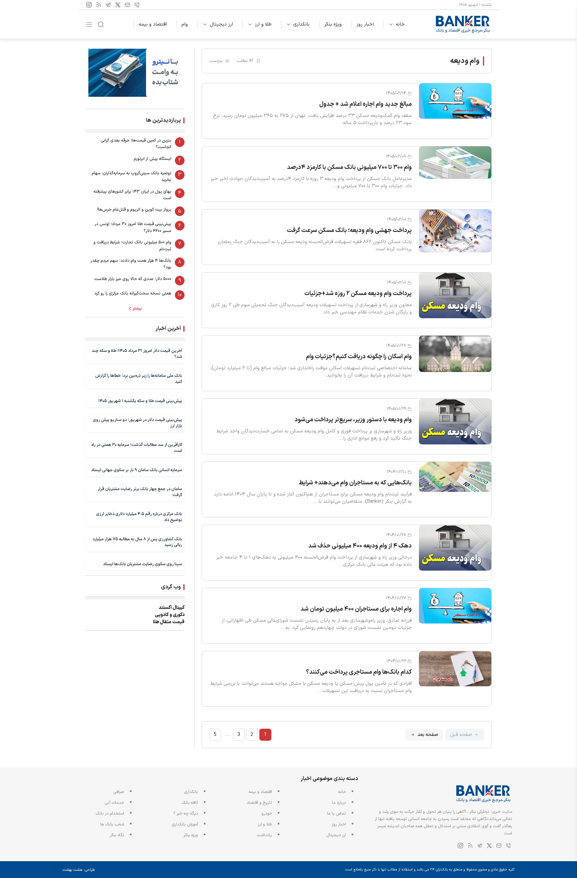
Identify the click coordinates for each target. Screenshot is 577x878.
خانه (400, 24)
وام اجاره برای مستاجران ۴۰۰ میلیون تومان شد (356, 609)
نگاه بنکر (117, 835)
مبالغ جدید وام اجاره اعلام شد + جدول (365, 104)
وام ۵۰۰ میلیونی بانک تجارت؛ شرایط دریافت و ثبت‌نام (132, 245)
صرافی (118, 792)
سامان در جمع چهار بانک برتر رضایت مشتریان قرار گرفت (140, 492)
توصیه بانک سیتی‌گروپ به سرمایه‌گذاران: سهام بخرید (131, 176)
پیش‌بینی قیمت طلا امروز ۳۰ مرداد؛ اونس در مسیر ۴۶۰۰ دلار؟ (133, 227)
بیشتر (137, 309)
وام (185, 24)
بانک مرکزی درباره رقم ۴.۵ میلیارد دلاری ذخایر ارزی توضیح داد (139, 517)
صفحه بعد (427, 734)
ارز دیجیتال (221, 24)
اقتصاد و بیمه (153, 24)
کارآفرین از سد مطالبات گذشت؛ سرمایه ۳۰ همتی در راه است (136, 448)
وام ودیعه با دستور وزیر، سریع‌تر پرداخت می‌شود (353, 419)
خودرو (266, 813)
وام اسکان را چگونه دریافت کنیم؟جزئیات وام (359, 356)
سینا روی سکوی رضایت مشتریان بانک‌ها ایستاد (142, 564)
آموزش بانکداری (185, 824)
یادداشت (264, 835)
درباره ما (339, 803)
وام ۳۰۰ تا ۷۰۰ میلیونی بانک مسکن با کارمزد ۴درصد (349, 167)
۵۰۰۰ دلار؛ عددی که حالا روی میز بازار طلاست (132, 279)
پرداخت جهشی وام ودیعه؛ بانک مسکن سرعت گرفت (349, 230)
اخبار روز (365, 24)
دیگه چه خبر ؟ (185, 813)
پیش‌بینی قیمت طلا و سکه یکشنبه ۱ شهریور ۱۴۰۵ (140, 401)
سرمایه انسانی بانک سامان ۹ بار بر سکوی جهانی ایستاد (136, 470)
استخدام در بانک (110, 813)
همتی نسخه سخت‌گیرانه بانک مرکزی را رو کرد (132, 293)
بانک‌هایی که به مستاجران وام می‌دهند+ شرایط (355, 482)
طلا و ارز (263, 24)
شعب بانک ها (112, 824)
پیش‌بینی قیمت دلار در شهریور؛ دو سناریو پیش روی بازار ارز (137, 423)
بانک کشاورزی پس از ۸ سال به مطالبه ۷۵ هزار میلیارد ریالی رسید (137, 542)
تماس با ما (336, 813)
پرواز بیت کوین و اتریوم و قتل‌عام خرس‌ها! (134, 209)
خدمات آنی (114, 803)
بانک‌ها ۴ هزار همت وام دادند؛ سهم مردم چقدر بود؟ (130, 264)
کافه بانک (190, 803)
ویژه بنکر (333, 24)
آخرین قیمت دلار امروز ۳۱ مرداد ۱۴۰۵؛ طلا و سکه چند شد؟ (137, 354)
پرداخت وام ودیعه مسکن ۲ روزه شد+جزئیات (358, 293)
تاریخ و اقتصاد (259, 803)
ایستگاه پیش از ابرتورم (152, 159)
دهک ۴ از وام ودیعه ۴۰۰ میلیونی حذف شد (360, 545)
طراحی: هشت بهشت (79, 870)
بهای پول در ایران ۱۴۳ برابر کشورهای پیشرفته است (132, 194)
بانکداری (301, 24)
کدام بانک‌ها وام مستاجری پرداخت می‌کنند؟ (359, 672)
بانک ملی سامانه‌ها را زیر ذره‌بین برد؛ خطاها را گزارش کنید (138, 379)
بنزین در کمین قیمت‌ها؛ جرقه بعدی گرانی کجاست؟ (136, 143)
